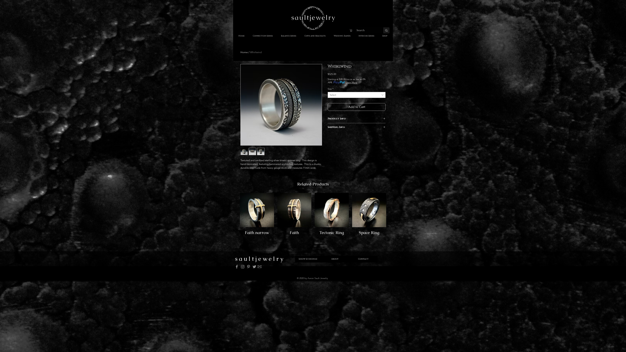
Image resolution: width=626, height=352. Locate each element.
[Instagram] (242, 266)
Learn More (351, 82)
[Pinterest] (248, 266)
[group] (313, 221)
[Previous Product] (235, 221)
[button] (351, 30)
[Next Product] (391, 221)
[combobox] (357, 95)
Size (330, 88)
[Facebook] (236, 266)
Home (244, 52)
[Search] (386, 30)
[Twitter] (254, 266)
